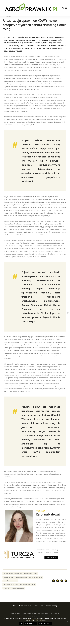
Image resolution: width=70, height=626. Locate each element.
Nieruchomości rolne (35, 577)
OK (21, 623)
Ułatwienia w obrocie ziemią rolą (13, 588)
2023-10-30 (7, 16)
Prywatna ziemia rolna (10, 581)
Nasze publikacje (25, 606)
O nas (14, 606)
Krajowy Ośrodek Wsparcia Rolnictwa (15, 577)
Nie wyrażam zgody (30, 623)
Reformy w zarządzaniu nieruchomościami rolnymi (19, 584)
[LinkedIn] (61, 580)
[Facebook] (53, 580)
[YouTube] (57, 580)
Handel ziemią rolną (30, 573)
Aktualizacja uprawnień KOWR (12, 573)
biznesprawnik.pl (52, 606)
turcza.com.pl (38, 606)
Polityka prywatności (45, 623)
